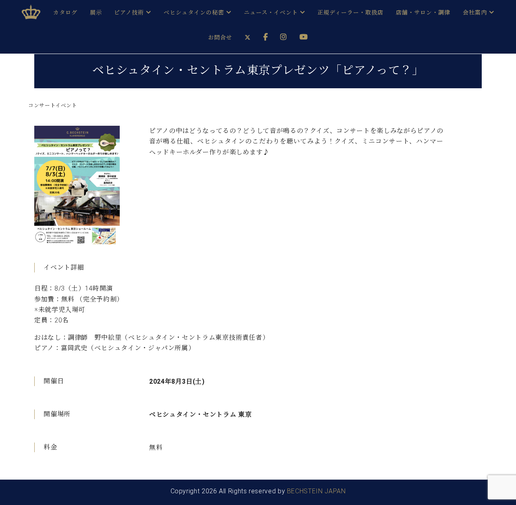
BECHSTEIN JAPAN (316, 491)
